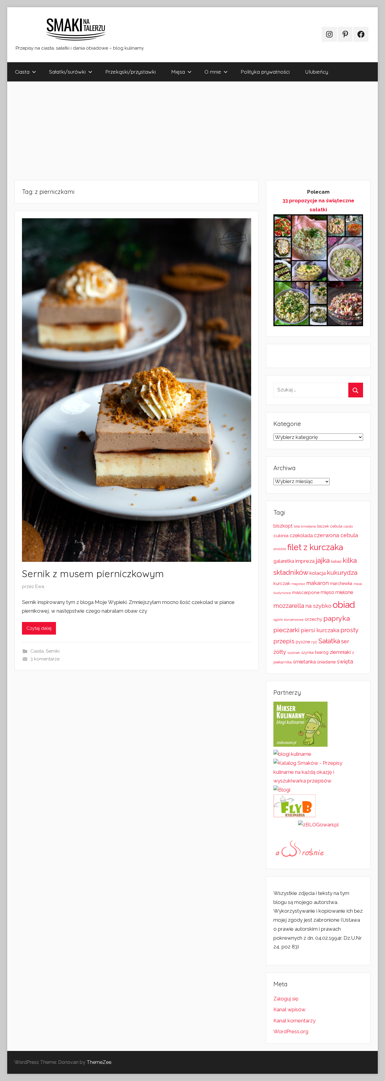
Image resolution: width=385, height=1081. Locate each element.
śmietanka (304, 662)
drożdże (279, 549)
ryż (314, 641)
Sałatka (329, 641)
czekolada (301, 535)
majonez (298, 584)
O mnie (213, 72)
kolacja (318, 573)
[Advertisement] (187, 131)
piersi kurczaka (320, 630)
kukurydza (342, 572)
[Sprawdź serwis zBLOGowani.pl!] (318, 825)
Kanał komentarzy (294, 1021)
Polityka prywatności (265, 72)
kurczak (281, 583)
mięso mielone (337, 592)
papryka (336, 618)
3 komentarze (45, 659)
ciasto (348, 526)
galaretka (283, 561)
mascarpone (305, 592)
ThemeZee (99, 1062)
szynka (307, 652)
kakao (336, 561)
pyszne (303, 641)
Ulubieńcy (316, 72)
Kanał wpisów (289, 1009)
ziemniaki (340, 652)
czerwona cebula (336, 535)
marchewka (341, 583)
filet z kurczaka (315, 547)
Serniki (53, 651)
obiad (344, 604)
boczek (323, 526)
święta (345, 661)
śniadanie (326, 661)
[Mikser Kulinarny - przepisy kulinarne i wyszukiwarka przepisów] (300, 745)
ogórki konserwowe (288, 619)
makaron (317, 583)
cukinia (280, 535)
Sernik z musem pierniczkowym (93, 574)
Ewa (39, 586)
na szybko (318, 606)
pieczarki (286, 630)
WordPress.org (290, 1031)
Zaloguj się (285, 999)
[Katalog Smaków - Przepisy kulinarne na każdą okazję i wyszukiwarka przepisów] (318, 781)
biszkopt (283, 526)
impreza (305, 561)
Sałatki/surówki (67, 72)
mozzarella (288, 605)
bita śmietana (305, 526)
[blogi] (281, 790)
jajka (323, 560)
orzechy (313, 619)
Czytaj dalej (38, 628)
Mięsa (178, 72)
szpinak (293, 653)
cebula (336, 526)
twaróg (321, 652)
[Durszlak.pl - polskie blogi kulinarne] (292, 754)
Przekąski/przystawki (130, 72)
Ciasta (22, 72)
